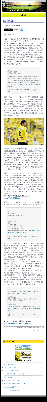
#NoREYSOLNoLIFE (20, 308)
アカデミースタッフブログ (11, 380)
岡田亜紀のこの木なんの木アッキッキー (15, 383)
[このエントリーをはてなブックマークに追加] (22, 31)
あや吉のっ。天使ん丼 (10, 387)
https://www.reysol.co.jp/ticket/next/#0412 (18, 323)
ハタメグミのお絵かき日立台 (12, 390)
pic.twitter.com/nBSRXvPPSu (18, 232)
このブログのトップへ (38, 330)
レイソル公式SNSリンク (11, 370)
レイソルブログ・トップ (11, 367)
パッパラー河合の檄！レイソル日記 (14, 374)
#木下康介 (10, 225)
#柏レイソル (23, 84)
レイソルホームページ (10, 364)
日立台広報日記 (8, 377)
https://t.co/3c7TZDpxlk (12, 198)
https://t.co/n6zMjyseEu (19, 293)
